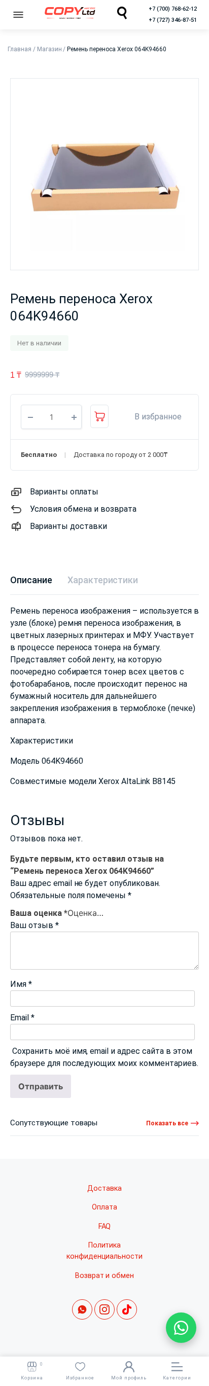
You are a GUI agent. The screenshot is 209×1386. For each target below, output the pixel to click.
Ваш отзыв (34, 925)
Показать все (167, 1123)
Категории (177, 1377)
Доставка (104, 1188)
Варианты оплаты (64, 491)
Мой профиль (129, 1377)
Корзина (32, 1371)
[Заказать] (99, 416)
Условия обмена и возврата (83, 509)
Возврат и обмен (104, 1275)
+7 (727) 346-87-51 (173, 20)
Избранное (80, 1377)
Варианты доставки (68, 526)
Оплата (104, 1207)
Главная (19, 49)
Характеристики (102, 580)
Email (22, 1017)
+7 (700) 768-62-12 (173, 9)
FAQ (104, 1226)
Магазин (49, 49)
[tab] (31, 580)
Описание (31, 580)
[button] (153, 417)
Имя (21, 984)
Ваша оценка (38, 913)
